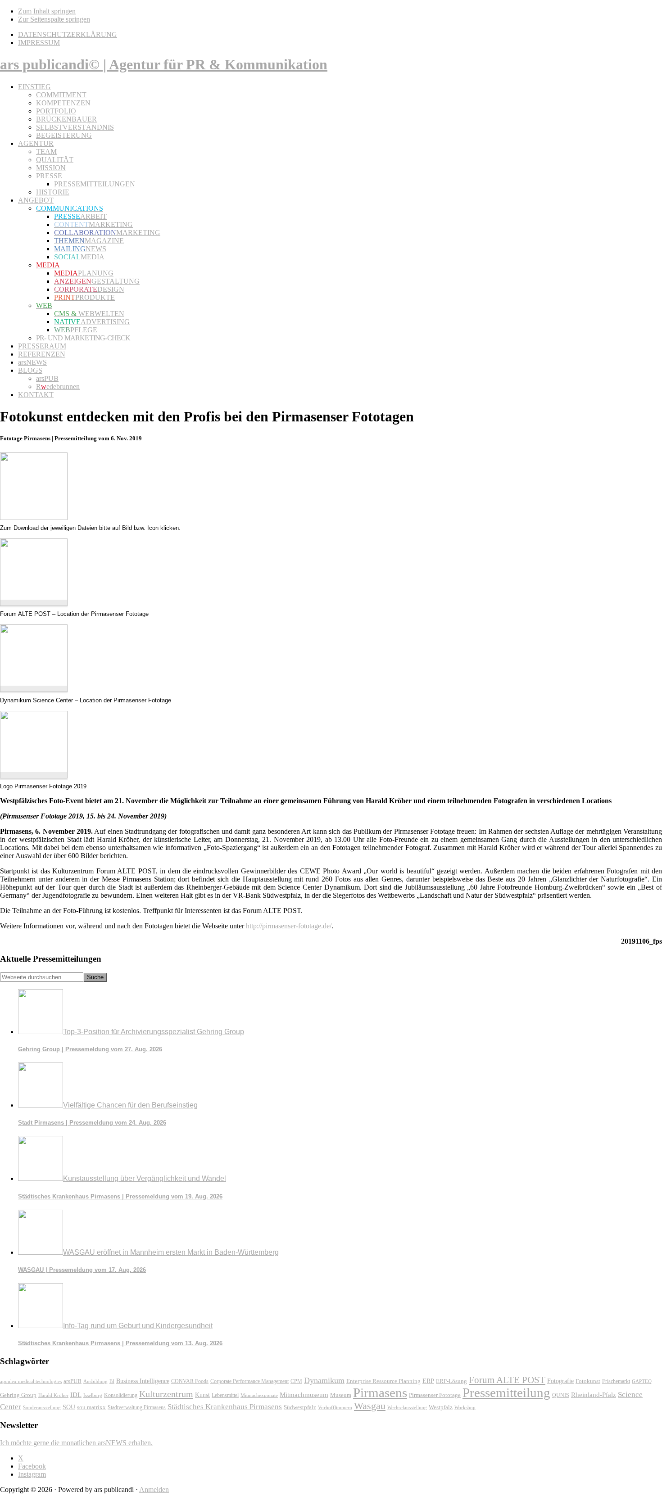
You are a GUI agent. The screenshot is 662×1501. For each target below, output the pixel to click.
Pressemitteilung (506, 1392)
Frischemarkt (616, 1381)
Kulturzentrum (166, 1394)
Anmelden (154, 1489)
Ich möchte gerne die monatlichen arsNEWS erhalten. (76, 1443)
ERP (428, 1381)
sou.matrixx (91, 1407)
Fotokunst (588, 1381)
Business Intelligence (142, 1380)
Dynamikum (324, 1380)
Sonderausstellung (42, 1407)
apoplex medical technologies (31, 1381)
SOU (69, 1407)
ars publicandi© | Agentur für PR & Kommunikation (163, 64)
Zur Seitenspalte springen (54, 19)
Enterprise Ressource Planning (383, 1381)
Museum (340, 1395)
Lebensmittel (225, 1395)
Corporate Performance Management (249, 1381)
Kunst (202, 1395)
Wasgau (369, 1405)
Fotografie (560, 1381)
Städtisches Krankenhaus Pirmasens (225, 1406)
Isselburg (92, 1395)
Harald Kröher (53, 1395)
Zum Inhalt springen (47, 11)
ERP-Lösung (451, 1381)
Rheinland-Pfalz (593, 1394)
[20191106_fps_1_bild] (34, 603)
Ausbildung (95, 1381)
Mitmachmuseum (304, 1394)
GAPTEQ (642, 1381)
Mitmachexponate (259, 1395)
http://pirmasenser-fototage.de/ (288, 926)
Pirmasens (380, 1392)
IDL (76, 1394)
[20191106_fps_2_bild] (34, 689)
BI (111, 1381)
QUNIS (560, 1395)
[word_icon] (34, 517)
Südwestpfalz (300, 1407)
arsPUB (72, 1381)
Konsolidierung (120, 1395)
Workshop (465, 1407)
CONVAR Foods (190, 1381)
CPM (296, 1381)
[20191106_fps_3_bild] (34, 776)
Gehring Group (18, 1395)
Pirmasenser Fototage (435, 1395)
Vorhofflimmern (335, 1407)
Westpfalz (441, 1407)
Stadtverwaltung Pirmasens (137, 1408)
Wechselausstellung (407, 1407)
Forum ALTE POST (507, 1380)
